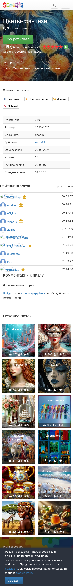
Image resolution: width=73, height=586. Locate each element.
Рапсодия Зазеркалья (18, 437)
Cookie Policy (24, 572)
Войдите (8, 293)
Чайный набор (18, 471)
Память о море (19, 400)
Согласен (14, 580)
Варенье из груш (54, 506)
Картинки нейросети (46, 68)
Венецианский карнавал (54, 331)
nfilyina (11, 213)
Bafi (9, 262)
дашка (11, 229)
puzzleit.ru (11, 568)
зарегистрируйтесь (33, 293)
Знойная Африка (19, 506)
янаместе (13, 253)
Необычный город (19, 329)
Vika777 (12, 221)
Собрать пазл (18, 39)
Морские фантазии (54, 471)
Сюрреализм (21, 68)
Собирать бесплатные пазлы (22, 51)
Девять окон (54, 435)
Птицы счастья (54, 400)
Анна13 (20, 62)
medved (12, 205)
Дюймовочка (19, 364)
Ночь (54, 364)
